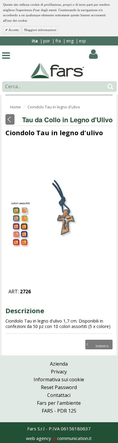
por (46, 41)
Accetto (13, 30)
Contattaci (58, 395)
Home (15, 107)
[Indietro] (10, 119)
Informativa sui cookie (59, 379)
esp (82, 41)
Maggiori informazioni (40, 30)
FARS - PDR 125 (59, 410)
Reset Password (59, 387)
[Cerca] (110, 86)
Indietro (102, 345)
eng (70, 41)
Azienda (59, 363)
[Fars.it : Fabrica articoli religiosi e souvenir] (57, 70)
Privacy (59, 371)
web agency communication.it (59, 438)
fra (58, 41)
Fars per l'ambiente (59, 403)
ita (35, 41)
